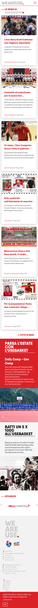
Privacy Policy (9, 558)
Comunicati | (8, 220)
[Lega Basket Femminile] (9, 543)
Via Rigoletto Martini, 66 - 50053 (15, 571)
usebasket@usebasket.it (13, 565)
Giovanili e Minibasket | (11, 273)
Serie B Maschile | (10, 115)
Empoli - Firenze (10, 573)
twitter (7, 587)
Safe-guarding (9, 560)
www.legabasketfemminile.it (14, 553)
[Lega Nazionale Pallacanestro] (16, 544)
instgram (8, 583)
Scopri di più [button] (7, 599)
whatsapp (8, 591)
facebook (8, 580)
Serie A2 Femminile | (10, 62)
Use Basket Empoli (11, 569)
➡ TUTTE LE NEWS (26, 335)
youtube (7, 585)
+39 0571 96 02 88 (10, 567)
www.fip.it (8, 551)
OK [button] (5, 604)
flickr (6, 589)
